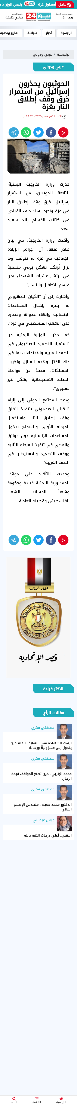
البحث (14, 1102)
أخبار (49, 33)
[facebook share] (51, 132)
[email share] (14, 132)
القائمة (37, 1102)
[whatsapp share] (26, 132)
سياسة (32, 33)
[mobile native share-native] (63, 132)
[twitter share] (38, 132)
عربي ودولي (42, 54)
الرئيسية (61, 1102)
